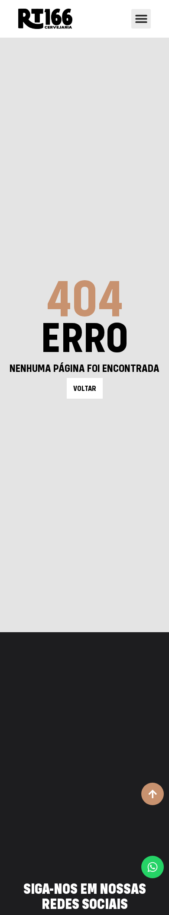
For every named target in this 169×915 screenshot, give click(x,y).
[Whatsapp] (152, 867)
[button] (141, 19)
